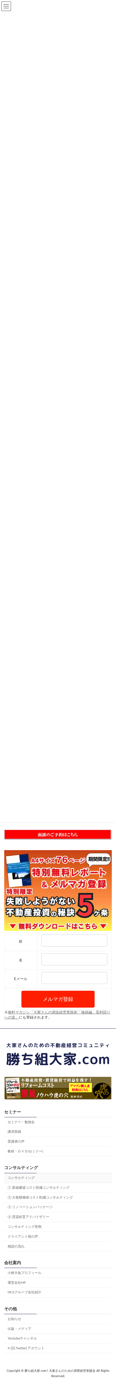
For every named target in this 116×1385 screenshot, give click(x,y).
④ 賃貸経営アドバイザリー (28, 1217)
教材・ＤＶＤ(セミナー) (25, 1151)
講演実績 (14, 1131)
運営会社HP (17, 1282)
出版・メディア (19, 1328)
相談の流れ (16, 1246)
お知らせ (14, 1318)
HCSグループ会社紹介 (24, 1292)
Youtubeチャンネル (22, 1338)
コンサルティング (21, 1177)
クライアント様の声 (23, 1236)
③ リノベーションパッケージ (30, 1207)
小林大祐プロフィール (24, 1272)
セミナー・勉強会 (21, 1121)
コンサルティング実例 (24, 1226)
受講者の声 (16, 1141)
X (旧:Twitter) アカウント (26, 1348)
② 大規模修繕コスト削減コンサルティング (40, 1197)
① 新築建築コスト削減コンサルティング (39, 1187)
